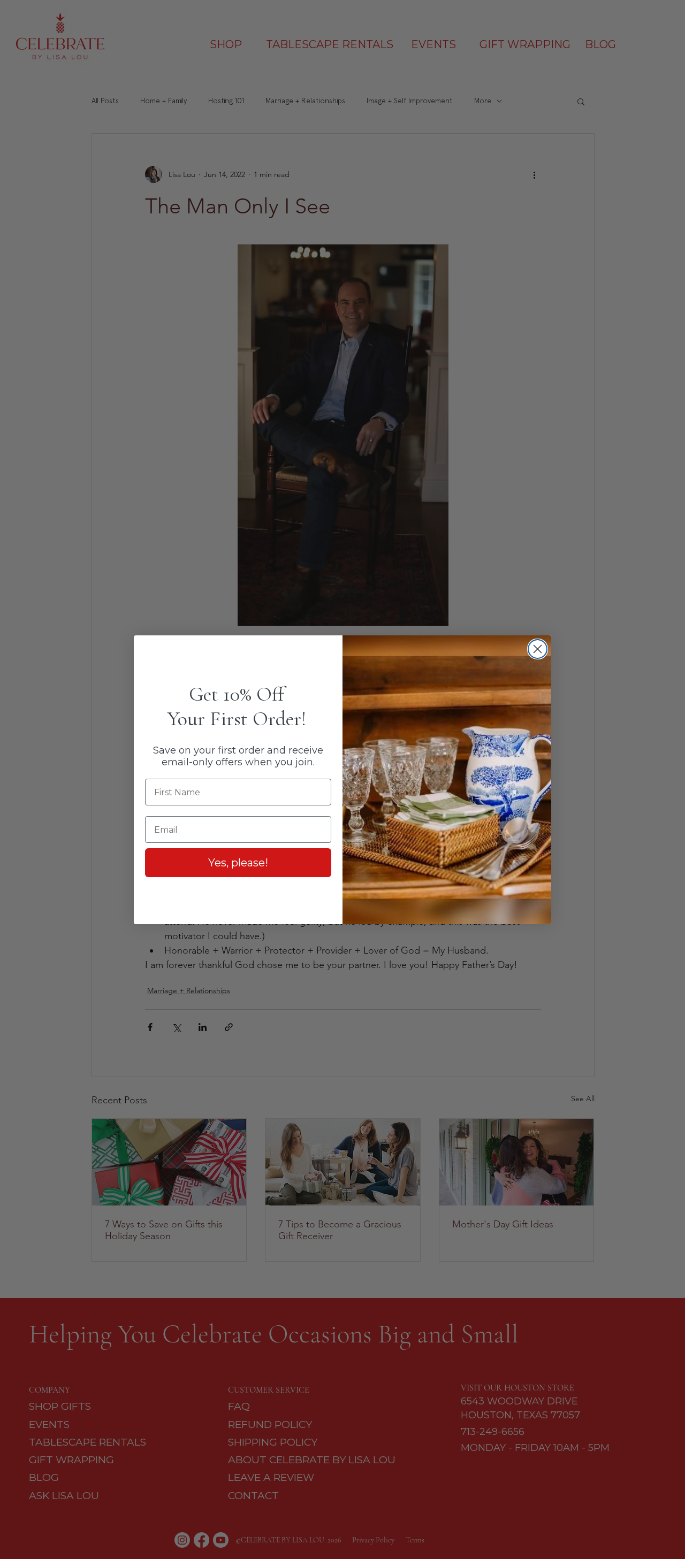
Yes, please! (238, 862)
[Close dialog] (537, 649)
